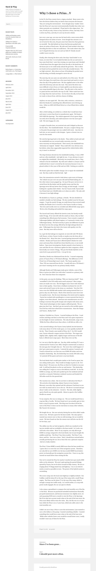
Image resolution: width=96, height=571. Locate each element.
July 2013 (8, 99)
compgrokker (9, 74)
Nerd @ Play (11, 6)
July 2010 (8, 113)
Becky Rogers (9, 69)
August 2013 (9, 96)
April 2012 (8, 104)
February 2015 (9, 84)
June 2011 (8, 107)
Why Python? (18, 74)
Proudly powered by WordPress (48, 567)
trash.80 (52, 529)
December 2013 (10, 90)
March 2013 (9, 101)
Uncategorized (9, 123)
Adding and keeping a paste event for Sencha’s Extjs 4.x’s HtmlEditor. (13, 37)
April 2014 (8, 87)
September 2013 (10, 93)
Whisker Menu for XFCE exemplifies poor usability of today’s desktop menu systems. (14, 52)
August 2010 (9, 110)
